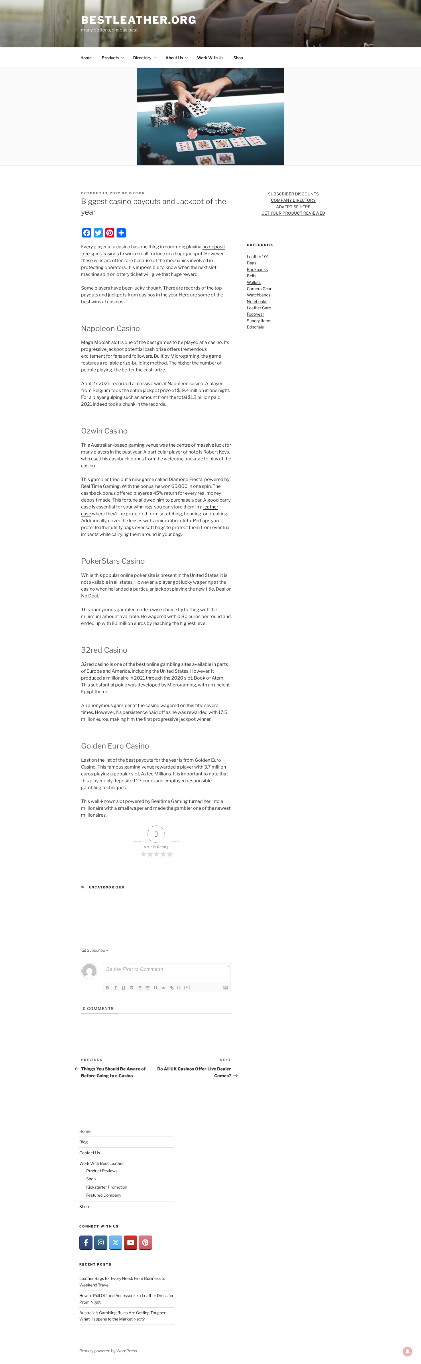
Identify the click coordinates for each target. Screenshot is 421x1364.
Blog (83, 1141)
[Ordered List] (139, 987)
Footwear (255, 314)
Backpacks (257, 269)
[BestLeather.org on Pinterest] (145, 1243)
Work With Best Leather (101, 1163)
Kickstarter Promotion (106, 1187)
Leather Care (259, 307)
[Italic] (115, 987)
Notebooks (257, 301)
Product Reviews (101, 1170)
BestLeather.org (139, 20)
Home (86, 57)
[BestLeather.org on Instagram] (100, 1243)
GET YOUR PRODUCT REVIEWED (293, 213)
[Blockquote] (156, 987)
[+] (187, 987)
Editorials (255, 326)
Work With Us (210, 57)
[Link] (172, 987)
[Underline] (123, 987)
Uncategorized (107, 887)
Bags (251, 262)
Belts (251, 275)
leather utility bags (114, 527)
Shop (238, 57)
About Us (174, 57)
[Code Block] (164, 987)
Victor (137, 193)
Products (110, 57)
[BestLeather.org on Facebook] (86, 1243)
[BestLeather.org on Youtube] (130, 1243)
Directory (142, 57)
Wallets (254, 282)
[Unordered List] (147, 987)
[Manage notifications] (407, 1351)
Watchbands (258, 294)
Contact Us (89, 1152)
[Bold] (107, 987)
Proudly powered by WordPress (108, 1350)
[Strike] (131, 987)
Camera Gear (259, 288)
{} (179, 987)
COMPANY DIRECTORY (293, 200)
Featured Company (103, 1195)
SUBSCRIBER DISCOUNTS (293, 193)
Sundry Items (259, 320)
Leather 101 (258, 256)
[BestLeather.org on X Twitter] (115, 1243)
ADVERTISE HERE (293, 206)
